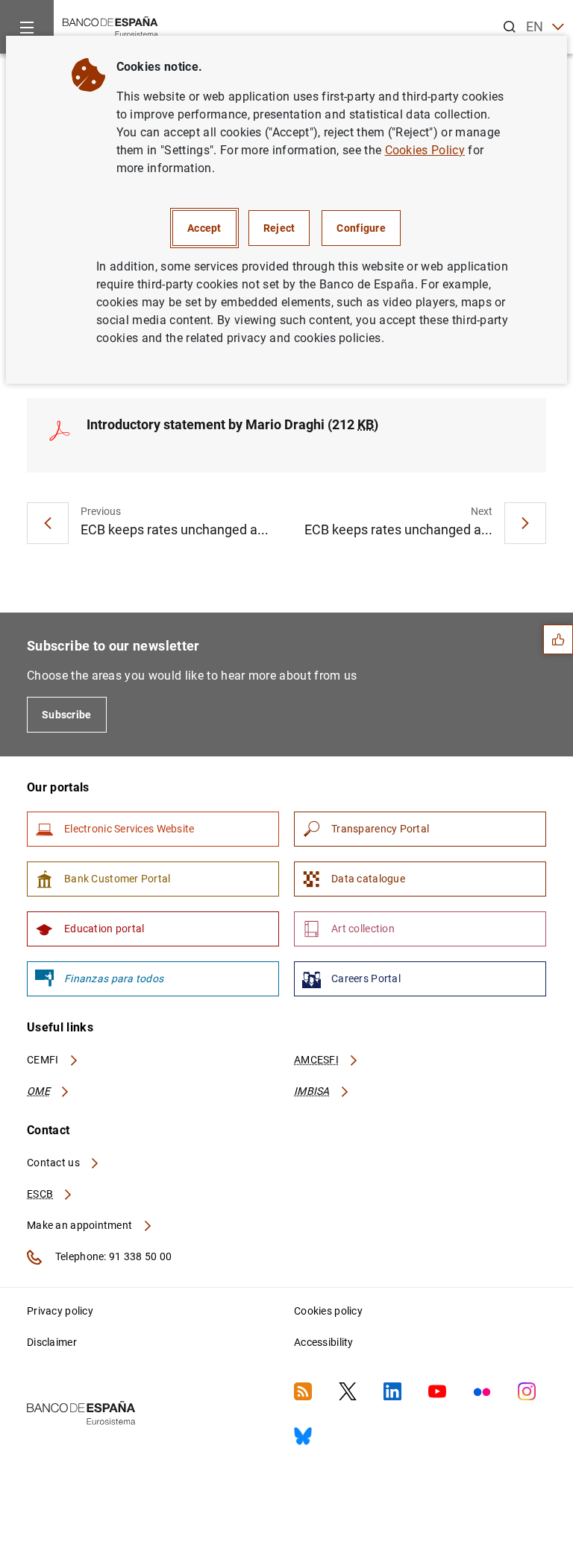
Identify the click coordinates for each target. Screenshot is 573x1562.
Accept (204, 228)
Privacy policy (60, 1311)
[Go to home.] (110, 26)
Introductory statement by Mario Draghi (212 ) (232, 424)
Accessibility (324, 1342)
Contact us (54, 1163)
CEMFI (44, 1060)
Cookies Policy (425, 150)
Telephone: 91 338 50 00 (112, 1256)
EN (535, 26)
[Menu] (27, 27)
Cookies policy (328, 1311)
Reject (279, 228)
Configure (361, 228)
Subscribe (67, 715)
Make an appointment (81, 1225)
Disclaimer (52, 1342)
